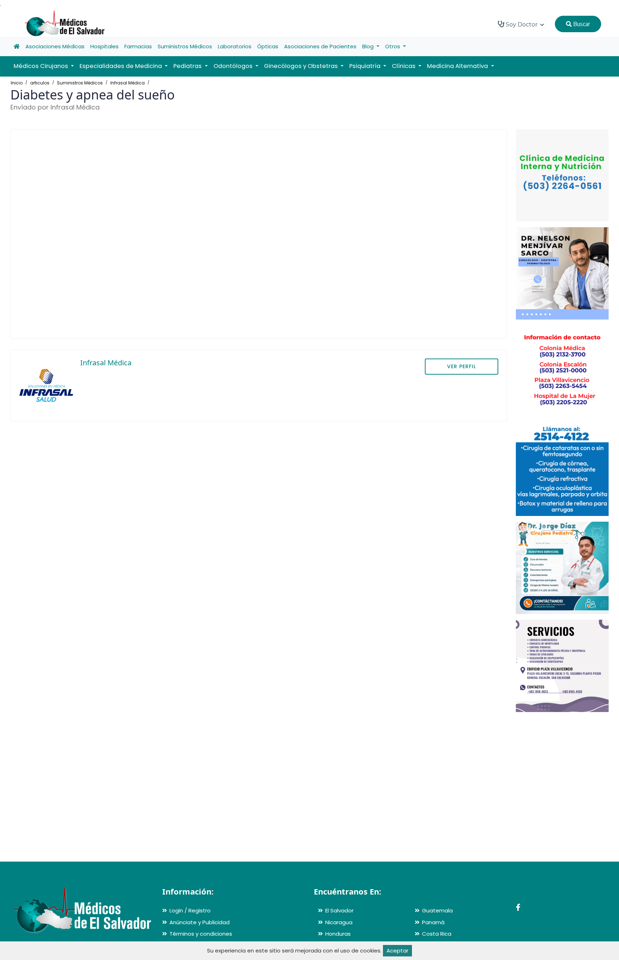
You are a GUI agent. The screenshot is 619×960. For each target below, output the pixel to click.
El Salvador (339, 910)
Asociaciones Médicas (55, 46)
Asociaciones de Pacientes (320, 46)
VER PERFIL (461, 366)
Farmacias (138, 46)
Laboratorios (234, 46)
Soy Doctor (521, 24)
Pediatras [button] (188, 66)
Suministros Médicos (185, 46)
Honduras (338, 933)
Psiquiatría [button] (365, 66)
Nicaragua (338, 922)
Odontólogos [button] (233, 66)
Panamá (433, 922)
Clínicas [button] (404, 66)
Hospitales (104, 46)
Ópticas (267, 46)
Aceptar (397, 950)
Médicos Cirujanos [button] (41, 66)
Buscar (581, 24)
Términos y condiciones (200, 933)
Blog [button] (368, 46)
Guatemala (437, 910)
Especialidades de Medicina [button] (121, 66)
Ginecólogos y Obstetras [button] (301, 66)
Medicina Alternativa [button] (458, 66)
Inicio (17, 83)
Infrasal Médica (127, 83)
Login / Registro (190, 910)
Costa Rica (436, 933)
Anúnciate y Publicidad (199, 922)
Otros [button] (393, 46)
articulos (39, 83)
